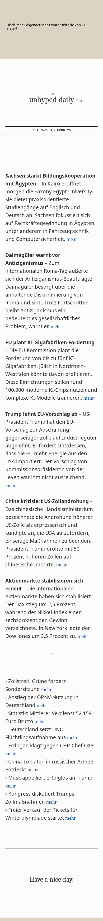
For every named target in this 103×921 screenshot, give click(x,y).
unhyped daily (51, 99)
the (51, 94)
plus (79, 101)
